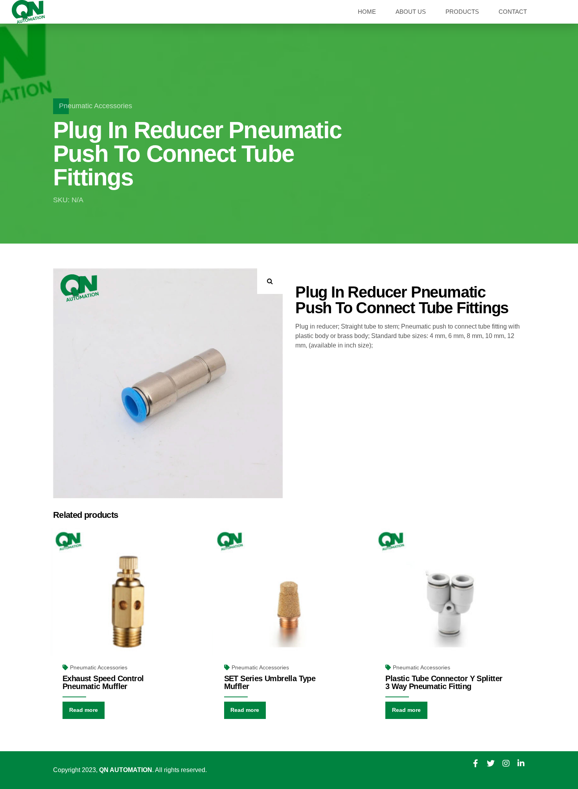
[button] (270, 281)
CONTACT (513, 11)
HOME (367, 11)
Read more (83, 710)
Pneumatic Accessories (95, 106)
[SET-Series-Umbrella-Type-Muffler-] (289, 605)
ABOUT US (411, 11)
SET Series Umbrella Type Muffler (270, 682)
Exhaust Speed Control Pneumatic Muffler (103, 682)
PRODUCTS (462, 11)
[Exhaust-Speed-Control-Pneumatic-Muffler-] (127, 605)
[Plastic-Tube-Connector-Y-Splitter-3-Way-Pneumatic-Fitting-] (450, 605)
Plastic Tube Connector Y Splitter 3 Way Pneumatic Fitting (443, 682)
